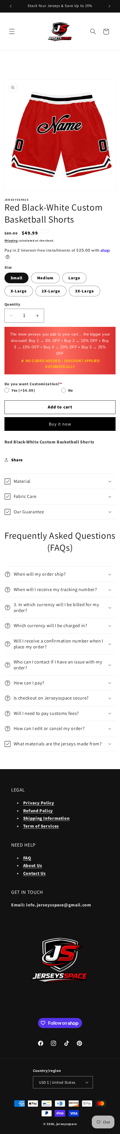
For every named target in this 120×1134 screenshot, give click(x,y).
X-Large (19, 291)
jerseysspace (66, 1124)
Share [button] (17, 459)
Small (16, 277)
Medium (45, 277)
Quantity (12, 304)
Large (74, 277)
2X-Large (51, 291)
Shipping (11, 240)
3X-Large (84, 291)
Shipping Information (46, 818)
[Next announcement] (109, 6)
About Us (32, 865)
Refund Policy (38, 811)
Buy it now (60, 424)
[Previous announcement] (10, 6)
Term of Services (41, 826)
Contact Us (34, 873)
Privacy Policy (38, 803)
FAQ (27, 858)
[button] (11, 31)
